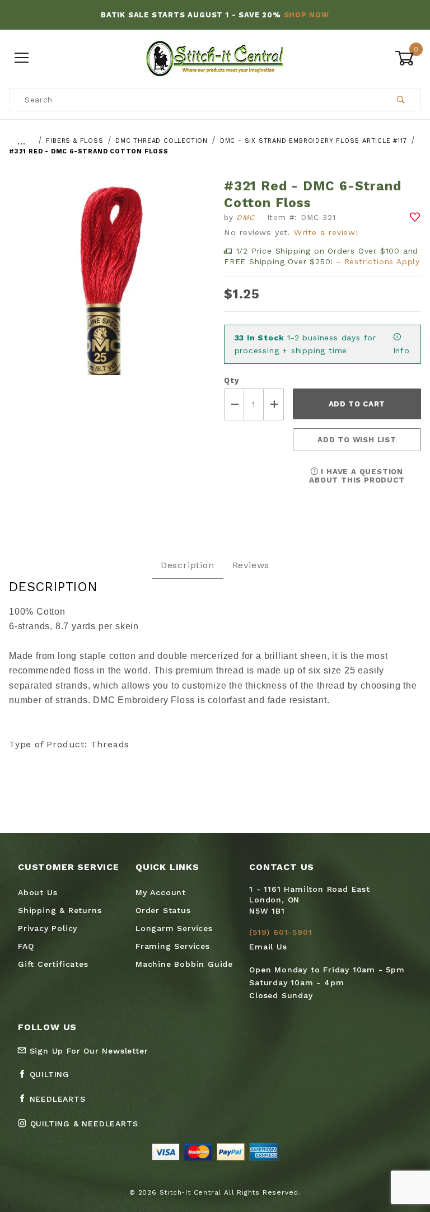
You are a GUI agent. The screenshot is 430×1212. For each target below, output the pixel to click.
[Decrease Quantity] (234, 404)
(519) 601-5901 (280, 932)
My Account (160, 892)
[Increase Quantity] (274, 404)
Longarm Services (174, 928)
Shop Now (306, 15)
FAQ (26, 946)
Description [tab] (187, 565)
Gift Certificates (53, 964)
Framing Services (172, 946)
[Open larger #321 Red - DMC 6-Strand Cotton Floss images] (107, 284)
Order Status (163, 910)
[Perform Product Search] (401, 99)
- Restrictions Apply (378, 261)
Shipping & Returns (59, 910)
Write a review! (326, 232)
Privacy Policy (47, 928)
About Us (37, 892)
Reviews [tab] (251, 565)
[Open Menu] (22, 58)
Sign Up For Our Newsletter (87, 1050)
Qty (231, 380)
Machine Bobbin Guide (184, 964)
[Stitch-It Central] (214, 57)
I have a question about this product (356, 475)
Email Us (268, 946)
